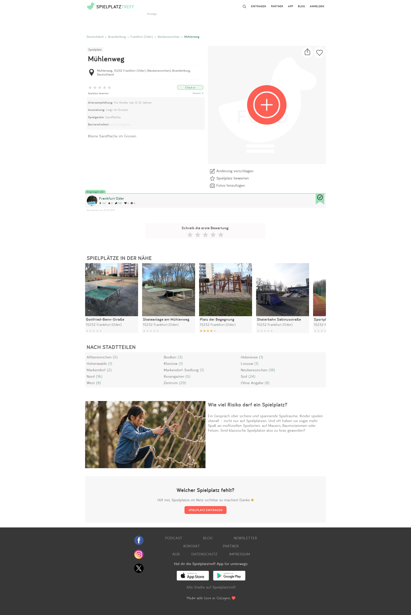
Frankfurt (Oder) (142, 37)
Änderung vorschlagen (235, 170)
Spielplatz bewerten (98, 93)
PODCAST (173, 537)
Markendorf (96, 369)
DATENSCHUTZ (204, 554)
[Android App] (229, 579)
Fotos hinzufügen (230, 185)
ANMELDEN (317, 6)
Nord (91, 376)
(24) (252, 376)
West (91, 382)
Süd (244, 376)
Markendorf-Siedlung (181, 369)
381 (120, 203)
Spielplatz (95, 49)
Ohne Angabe (252, 382)
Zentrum (171, 382)
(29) (182, 382)
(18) (272, 369)
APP (290, 6)
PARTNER (277, 6)
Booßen (170, 357)
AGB (176, 554)
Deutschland (95, 37)
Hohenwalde (97, 363)
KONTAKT (191, 546)
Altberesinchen (99, 357)
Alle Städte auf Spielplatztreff (211, 587)
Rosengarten (174, 376)
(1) (261, 357)
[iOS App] (192, 579)
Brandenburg (117, 37)
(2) (109, 369)
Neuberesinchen (169, 37)
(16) (99, 376)
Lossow (247, 363)
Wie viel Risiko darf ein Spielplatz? (247, 404)
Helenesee (249, 357)
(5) (115, 357)
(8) (98, 382)
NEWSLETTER (245, 537)
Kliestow (171, 363)
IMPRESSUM (239, 554)
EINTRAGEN (258, 6)
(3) (180, 357)
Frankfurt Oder (111, 198)
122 (104, 203)
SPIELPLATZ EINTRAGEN (205, 510)
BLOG (301, 6)
